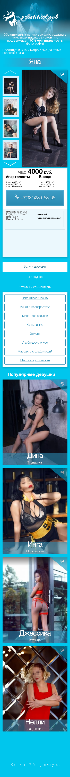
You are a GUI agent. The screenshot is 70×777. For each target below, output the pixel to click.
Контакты (18, 765)
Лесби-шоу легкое (35, 342)
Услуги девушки (35, 266)
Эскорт (35, 333)
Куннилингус (35, 325)
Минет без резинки (35, 316)
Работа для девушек (44, 765)
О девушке (35, 277)
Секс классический (35, 298)
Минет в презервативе (35, 307)
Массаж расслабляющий (35, 351)
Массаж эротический (35, 360)
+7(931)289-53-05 (37, 198)
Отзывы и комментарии (35, 287)
